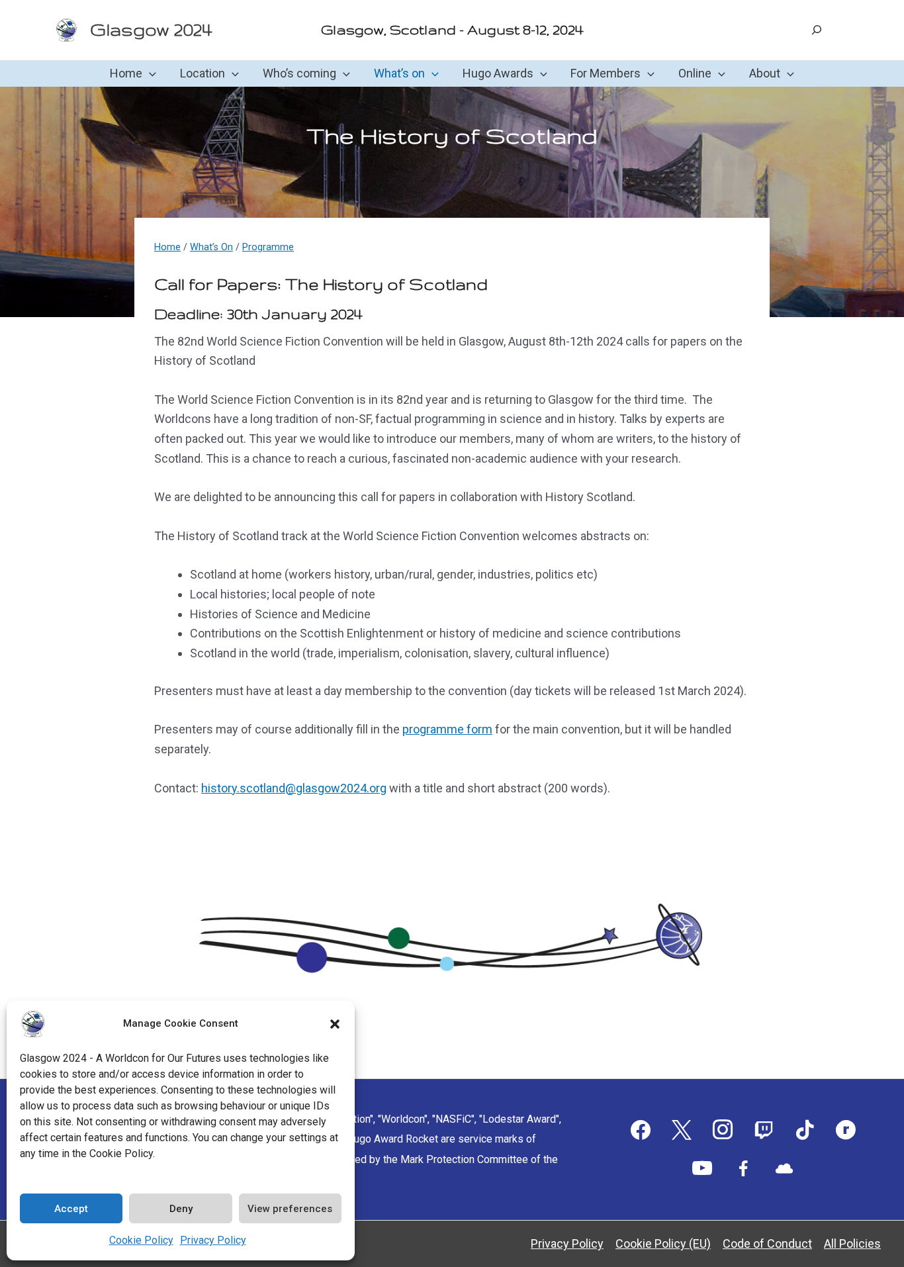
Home (126, 73)
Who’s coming (299, 73)
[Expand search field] (816, 30)
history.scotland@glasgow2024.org (293, 788)
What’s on (399, 73)
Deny (181, 1209)
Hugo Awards (498, 73)
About (764, 73)
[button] (334, 1024)
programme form (447, 729)
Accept (71, 1209)
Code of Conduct (767, 1243)
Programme (268, 247)
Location (202, 73)
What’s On (211, 247)
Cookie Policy (141, 1240)
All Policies (852, 1243)
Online (694, 73)
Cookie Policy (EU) (663, 1243)
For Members (605, 73)
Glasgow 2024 (151, 29)
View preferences (290, 1209)
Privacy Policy (213, 1240)
